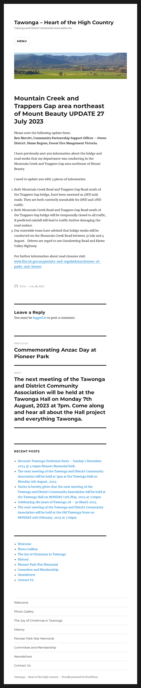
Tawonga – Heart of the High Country (64, 22)
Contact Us (26, 580)
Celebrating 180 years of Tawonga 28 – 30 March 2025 (57, 502)
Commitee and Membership (38, 569)
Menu (22, 41)
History (23, 559)
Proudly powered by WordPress (80, 677)
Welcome (24, 544)
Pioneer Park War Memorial (38, 564)
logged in (39, 318)
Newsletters (26, 575)
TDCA (22, 286)
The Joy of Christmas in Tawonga (42, 554)
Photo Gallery (28, 549)
